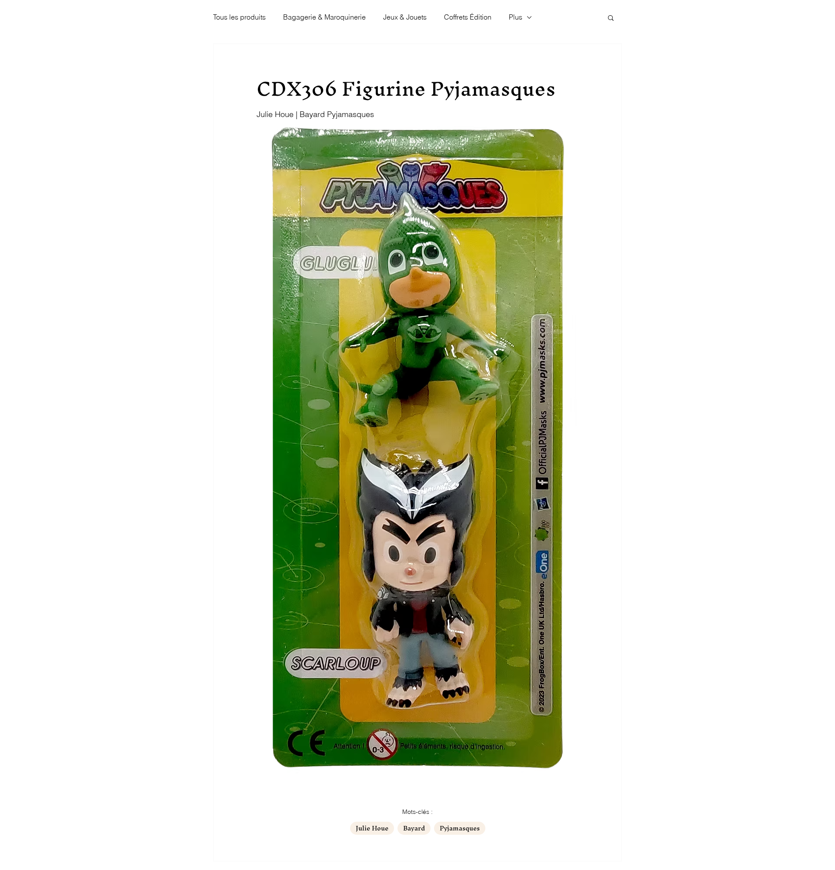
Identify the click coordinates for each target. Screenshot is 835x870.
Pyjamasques (460, 828)
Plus (515, 17)
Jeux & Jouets (405, 17)
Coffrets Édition (467, 17)
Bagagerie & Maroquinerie (324, 17)
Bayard (414, 828)
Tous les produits (239, 17)
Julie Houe (372, 828)
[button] (611, 17)
